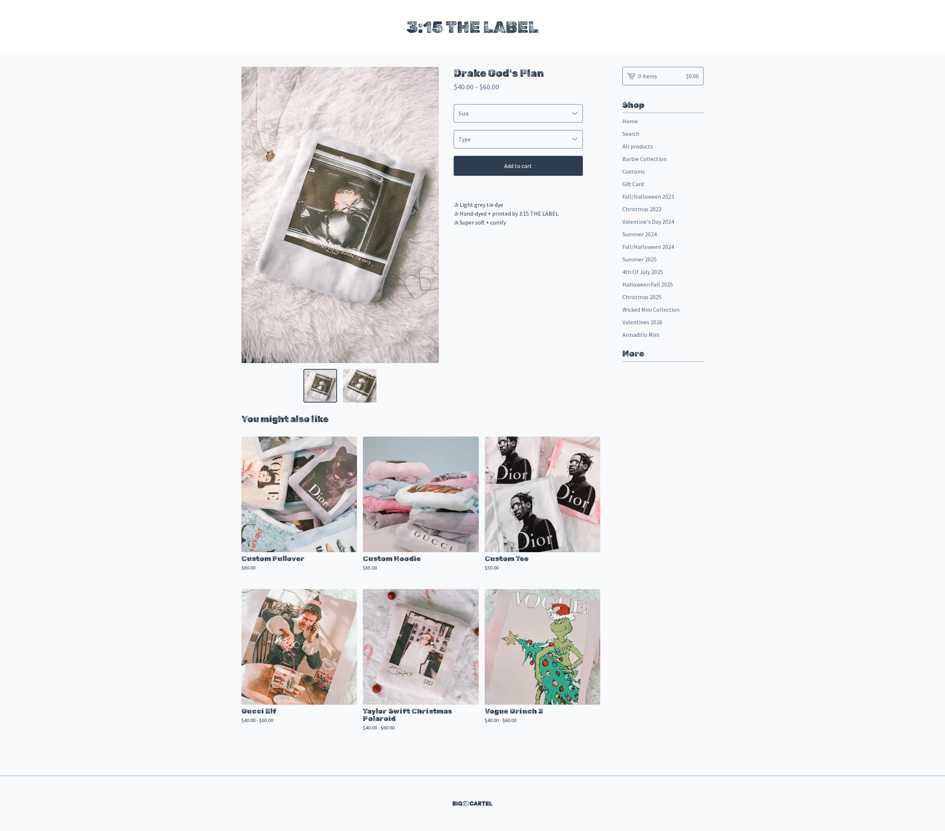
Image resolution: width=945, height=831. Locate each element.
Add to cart (518, 166)
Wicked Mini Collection (651, 309)
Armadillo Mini (640, 334)
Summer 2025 (639, 259)
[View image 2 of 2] (360, 386)
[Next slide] (428, 215)
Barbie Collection (644, 159)
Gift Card (633, 184)
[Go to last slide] (252, 215)
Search (630, 133)
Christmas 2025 (642, 297)
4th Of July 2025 (642, 272)
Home (630, 121)
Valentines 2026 (642, 322)
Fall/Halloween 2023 (648, 196)
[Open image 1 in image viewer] (340, 215)
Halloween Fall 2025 (647, 284)
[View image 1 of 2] (320, 386)
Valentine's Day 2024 (648, 221)
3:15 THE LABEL (472, 27)
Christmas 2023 (642, 209)
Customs (633, 171)
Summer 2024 (639, 234)
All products (637, 146)
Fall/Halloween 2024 (648, 246)
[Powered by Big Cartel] (472, 803)
